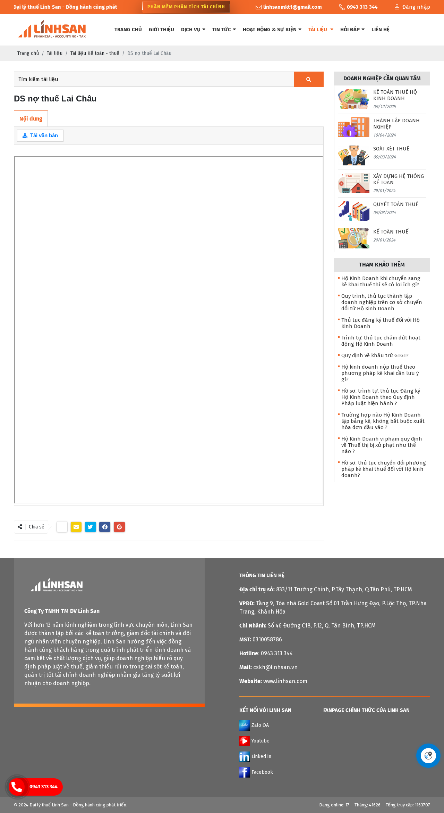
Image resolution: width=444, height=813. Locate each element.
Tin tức (221, 29)
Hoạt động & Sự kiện (270, 29)
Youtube (260, 741)
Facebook (262, 772)
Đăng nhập (416, 7)
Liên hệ (381, 29)
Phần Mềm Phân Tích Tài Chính (186, 6)
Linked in (261, 756)
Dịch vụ (190, 29)
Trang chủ (128, 29)
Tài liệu (318, 29)
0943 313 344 (43, 787)
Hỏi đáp (350, 29)
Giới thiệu (161, 29)
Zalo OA (260, 725)
